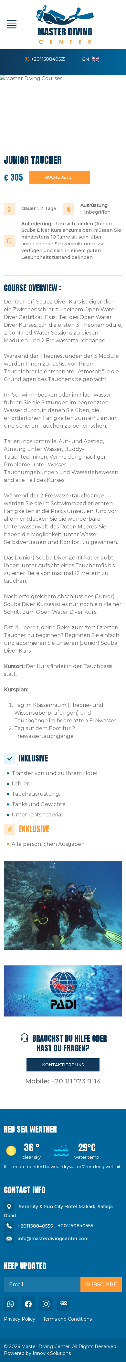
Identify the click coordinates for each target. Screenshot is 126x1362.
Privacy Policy (19, 1319)
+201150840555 (48, 59)
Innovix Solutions (52, 1353)
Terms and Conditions (67, 1319)
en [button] (85, 59)
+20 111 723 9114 (76, 1081)
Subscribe (101, 1285)
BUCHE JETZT (60, 177)
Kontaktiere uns (63, 1064)
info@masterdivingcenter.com (53, 1238)
